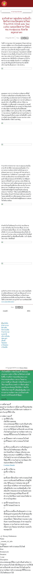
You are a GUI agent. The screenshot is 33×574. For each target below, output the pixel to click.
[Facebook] (22, 38)
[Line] (27, 38)
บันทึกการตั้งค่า (6, 533)
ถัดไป (28, 311)
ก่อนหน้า (5, 311)
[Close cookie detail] (1, 536)
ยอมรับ (4, 399)
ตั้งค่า (20, 395)
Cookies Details (9, 465)
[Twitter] (24, 38)
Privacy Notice (23, 367)
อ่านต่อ (2, 355)
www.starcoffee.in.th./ (7, 302)
